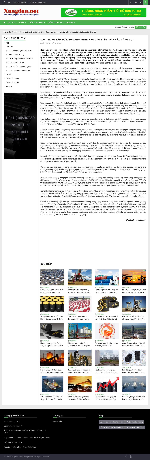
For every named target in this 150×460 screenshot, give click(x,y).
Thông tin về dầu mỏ (16, 63)
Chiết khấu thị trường (135, 422)
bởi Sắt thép (46, 43)
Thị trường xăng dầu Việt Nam (20, 51)
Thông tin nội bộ (55, 22)
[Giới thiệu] (135, 2)
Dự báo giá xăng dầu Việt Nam (111, 422)
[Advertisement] (20, 194)
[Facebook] (4, 2)
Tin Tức (11, 22)
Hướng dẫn (57, 421)
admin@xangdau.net (14, 426)
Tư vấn (21, 22)
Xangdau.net (28, 457)
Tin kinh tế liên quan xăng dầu (20, 67)
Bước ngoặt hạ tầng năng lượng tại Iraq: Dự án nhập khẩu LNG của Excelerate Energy (79, 371)
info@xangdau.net (38, 2)
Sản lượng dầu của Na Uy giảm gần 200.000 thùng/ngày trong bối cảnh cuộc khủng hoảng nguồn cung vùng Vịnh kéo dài (106, 291)
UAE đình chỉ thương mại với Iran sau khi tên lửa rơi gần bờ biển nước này (79, 398)
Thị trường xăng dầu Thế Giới (21, 59)
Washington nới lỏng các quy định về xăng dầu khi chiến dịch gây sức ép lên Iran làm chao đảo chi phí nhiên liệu (79, 291)
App (7, 43)
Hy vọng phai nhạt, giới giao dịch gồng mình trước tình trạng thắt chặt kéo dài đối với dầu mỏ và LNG (134, 291)
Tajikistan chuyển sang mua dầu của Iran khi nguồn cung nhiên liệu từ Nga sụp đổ (78, 318)
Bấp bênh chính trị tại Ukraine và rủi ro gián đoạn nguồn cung (51, 371)
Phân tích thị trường (16, 55)
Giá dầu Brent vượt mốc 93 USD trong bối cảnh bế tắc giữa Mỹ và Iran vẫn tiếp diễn (106, 318)
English (69, 22)
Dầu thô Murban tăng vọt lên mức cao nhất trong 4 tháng (105, 398)
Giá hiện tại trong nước (135, 427)
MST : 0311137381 (11, 421)
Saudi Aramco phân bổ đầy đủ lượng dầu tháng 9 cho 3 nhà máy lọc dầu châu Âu (133, 344)
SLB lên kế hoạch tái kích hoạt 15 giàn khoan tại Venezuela (51, 398)
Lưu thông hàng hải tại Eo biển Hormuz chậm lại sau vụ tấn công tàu (133, 398)
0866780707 (20, 2)
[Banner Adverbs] (20, 126)
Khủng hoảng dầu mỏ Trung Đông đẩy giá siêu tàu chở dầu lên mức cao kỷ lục (51, 344)
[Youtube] (9, 2)
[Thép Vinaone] (103, 12)
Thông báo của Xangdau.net (19, 71)
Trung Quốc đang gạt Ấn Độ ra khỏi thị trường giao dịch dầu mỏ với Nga (51, 318)
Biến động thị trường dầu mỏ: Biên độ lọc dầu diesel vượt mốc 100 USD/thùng (134, 371)
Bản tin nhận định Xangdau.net (111, 427)
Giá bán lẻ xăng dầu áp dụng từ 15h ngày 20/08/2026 (106, 344)
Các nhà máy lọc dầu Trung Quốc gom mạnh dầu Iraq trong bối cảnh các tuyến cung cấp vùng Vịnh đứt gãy (79, 344)
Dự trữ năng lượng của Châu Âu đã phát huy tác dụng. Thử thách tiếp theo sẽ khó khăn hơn (52, 291)
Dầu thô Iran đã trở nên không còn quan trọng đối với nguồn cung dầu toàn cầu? (133, 318)
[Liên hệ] (130, 2)
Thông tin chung (36, 22)
